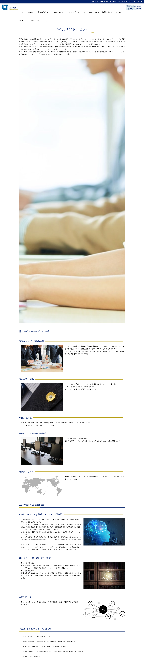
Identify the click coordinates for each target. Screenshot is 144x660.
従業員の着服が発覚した (31, 656)
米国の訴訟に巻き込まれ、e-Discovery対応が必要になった (44, 646)
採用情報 (113, 1)
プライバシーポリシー (125, 1)
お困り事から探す (43, 12)
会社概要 (95, 1)
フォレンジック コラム (76, 12)
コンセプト (27, 563)
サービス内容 (27, 12)
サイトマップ (138, 1)
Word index (58, 12)
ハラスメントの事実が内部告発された (36, 636)
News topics (93, 12)
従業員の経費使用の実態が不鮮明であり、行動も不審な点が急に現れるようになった (53, 651)
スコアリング (26, 524)
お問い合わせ (104, 1)
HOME (119, 12)
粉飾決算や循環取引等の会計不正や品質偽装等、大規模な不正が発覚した (49, 641)
